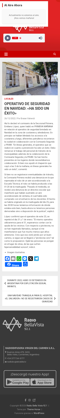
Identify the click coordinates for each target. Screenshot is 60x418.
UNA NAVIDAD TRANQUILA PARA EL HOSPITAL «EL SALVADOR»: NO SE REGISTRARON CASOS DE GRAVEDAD (29, 298)
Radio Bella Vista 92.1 (37, 405)
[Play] (7, 38)
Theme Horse (33, 409)
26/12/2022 (9, 118)
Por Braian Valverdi (26, 118)
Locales (8, 99)
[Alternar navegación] (6, 54)
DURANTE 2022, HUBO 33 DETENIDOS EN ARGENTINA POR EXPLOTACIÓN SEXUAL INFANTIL (26, 283)
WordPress (39, 413)
